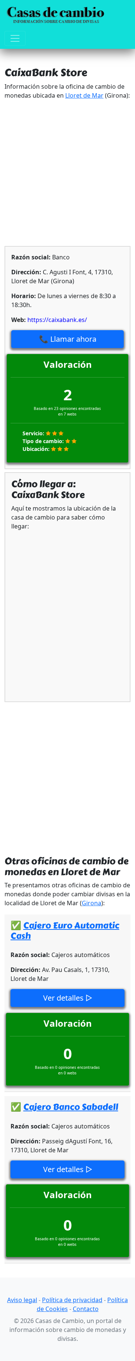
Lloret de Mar (84, 95)
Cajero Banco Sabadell (70, 1107)
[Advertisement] (67, 173)
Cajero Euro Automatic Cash (64, 930)
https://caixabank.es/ (57, 320)
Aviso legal (22, 1300)
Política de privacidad (72, 1300)
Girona (91, 903)
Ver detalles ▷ (67, 998)
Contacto (86, 1309)
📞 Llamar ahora (67, 339)
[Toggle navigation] (15, 38)
